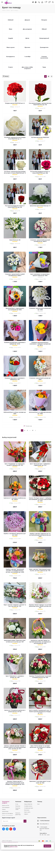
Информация (28, 801)
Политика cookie (17, 808)
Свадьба (10, 38)
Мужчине (27, 47)
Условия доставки (28, 808)
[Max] (35, 1)
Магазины (26, 810)
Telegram (7, 829)
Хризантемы (5, 811)
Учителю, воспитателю (44, 57)
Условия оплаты (28, 806)
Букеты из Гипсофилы (7, 813)
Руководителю (44, 47)
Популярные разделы (5, 802)
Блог (38, 804)
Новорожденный (44, 38)
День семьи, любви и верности (27, 67)
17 (32, 430)
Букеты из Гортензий (7, 815)
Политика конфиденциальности (10, 842)
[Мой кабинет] (42, 2)
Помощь (39, 801)
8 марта (10, 67)
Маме (10, 29)
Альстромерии (5, 807)
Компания (18, 801)
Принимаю (47, 846)
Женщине (44, 20)
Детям (27, 38)
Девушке (27, 20)
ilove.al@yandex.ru (44, 823)
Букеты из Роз (5, 805)
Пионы (4, 809)
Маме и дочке (11, 47)
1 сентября (27, 56)
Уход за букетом (28, 804)
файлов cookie (13, 846)
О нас (16, 804)
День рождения (27, 29)
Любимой (10, 20)
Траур (44, 67)
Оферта (26, 814)
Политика (17, 806)
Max (14, 829)
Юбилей (44, 29)
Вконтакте (3, 829)
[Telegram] (32, 1)
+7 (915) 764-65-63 (44, 820)
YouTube (10, 829)
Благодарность (10, 56)
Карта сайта (27, 812)
